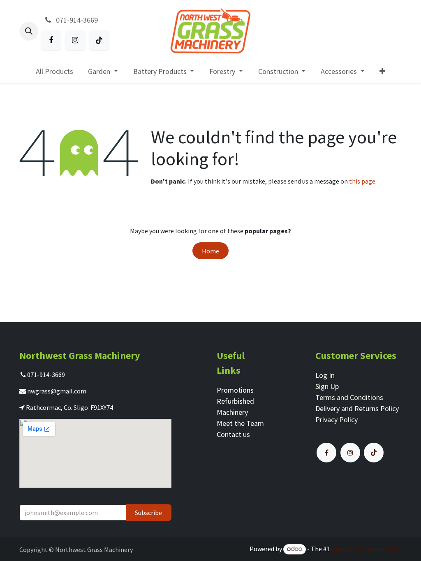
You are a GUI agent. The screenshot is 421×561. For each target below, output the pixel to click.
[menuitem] (54, 71)
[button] (28, 31)
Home (210, 251)
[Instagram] (75, 40)
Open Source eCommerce (366, 549)
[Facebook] (51, 40)
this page (362, 181)
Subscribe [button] (148, 512)
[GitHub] (99, 40)
